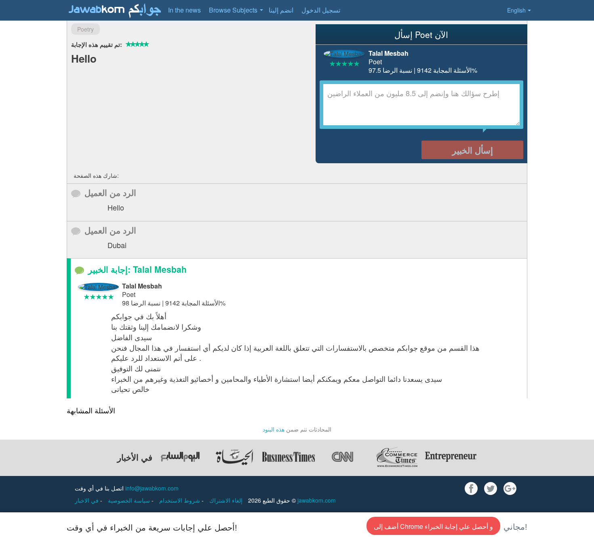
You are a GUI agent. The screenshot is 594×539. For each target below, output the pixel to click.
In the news (184, 10)
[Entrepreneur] (451, 457)
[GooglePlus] (509, 488)
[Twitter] (490, 488)
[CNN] (342, 457)
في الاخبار (87, 500)
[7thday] (180, 457)
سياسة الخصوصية (130, 500)
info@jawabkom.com (152, 488)
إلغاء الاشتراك (225, 500)
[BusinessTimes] (288, 457)
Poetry (85, 29)
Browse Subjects (233, 10)
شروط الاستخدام (180, 500)
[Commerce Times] (397, 457)
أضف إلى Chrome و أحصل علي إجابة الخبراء (433, 526)
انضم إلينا (281, 10)
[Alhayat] (234, 457)
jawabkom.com (316, 500)
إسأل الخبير (472, 150)
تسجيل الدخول (320, 10)
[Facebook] (471, 488)
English (516, 10)
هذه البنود (273, 429)
